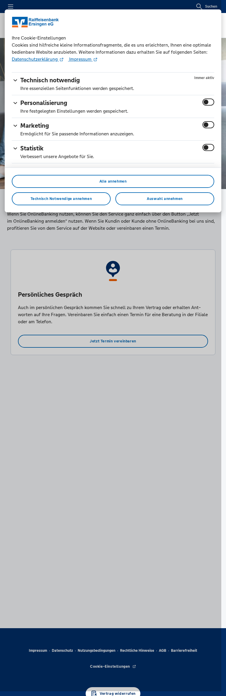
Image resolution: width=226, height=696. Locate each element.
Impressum (80, 59)
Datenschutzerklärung (35, 59)
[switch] (208, 102)
